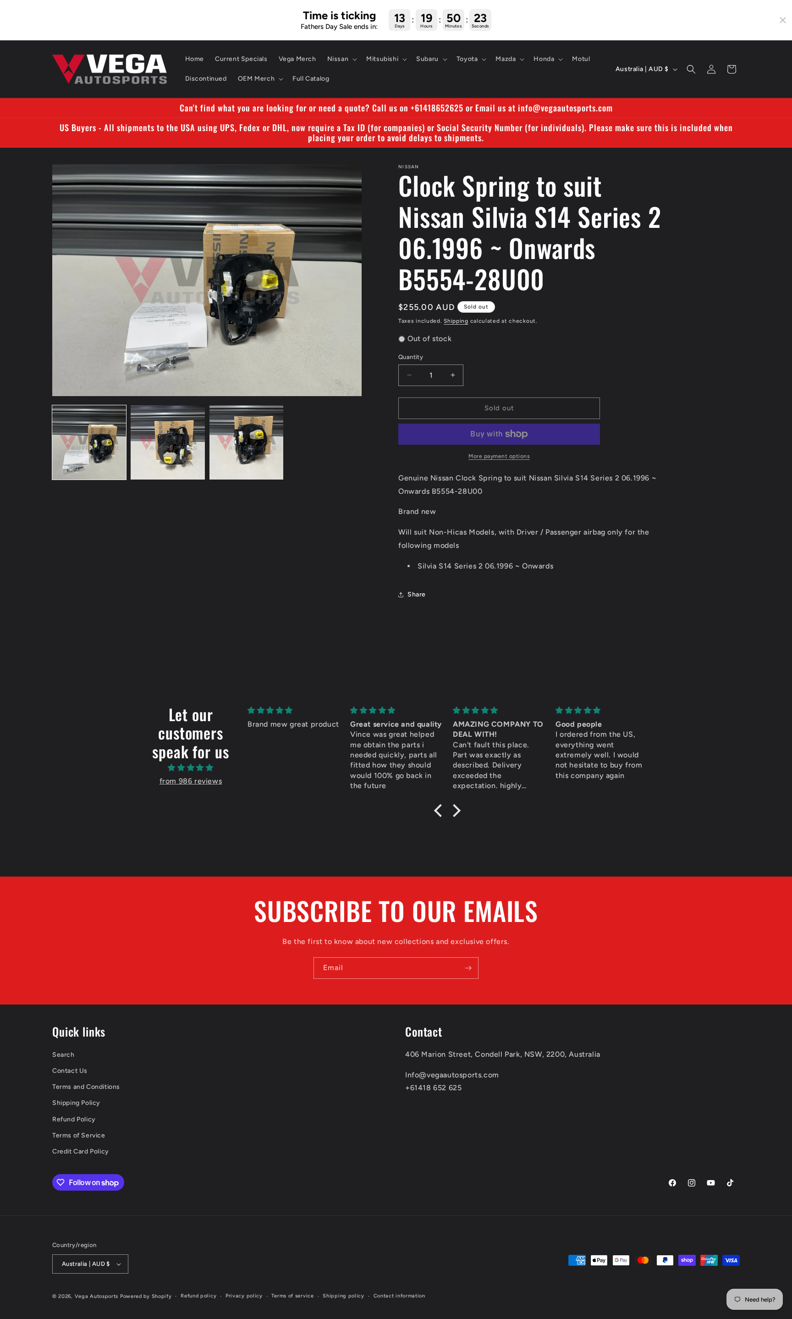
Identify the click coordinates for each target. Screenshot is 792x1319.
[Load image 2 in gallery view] (167, 442)
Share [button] (416, 594)
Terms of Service (78, 1135)
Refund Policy (74, 1119)
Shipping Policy (76, 1103)
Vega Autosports (97, 1296)
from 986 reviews (191, 781)
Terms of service (292, 1296)
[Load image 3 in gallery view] (246, 442)
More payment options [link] (499, 456)
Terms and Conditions (86, 1087)
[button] (341, 59)
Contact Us (70, 1071)
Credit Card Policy (80, 1151)
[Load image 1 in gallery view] (89, 442)
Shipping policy (343, 1296)
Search (63, 1055)
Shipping (456, 321)
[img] (190, 768)
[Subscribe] (468, 968)
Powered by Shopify (146, 1296)
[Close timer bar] (782, 20)
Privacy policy (244, 1296)
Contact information (399, 1296)
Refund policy (198, 1296)
